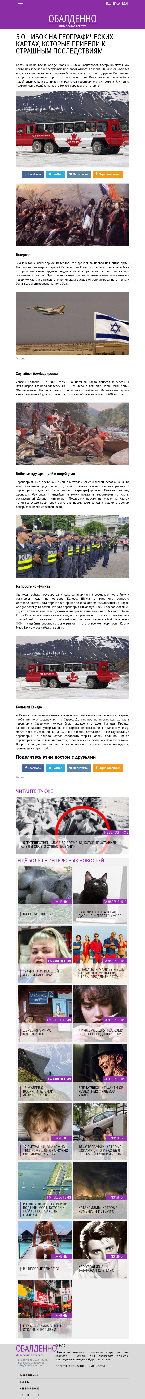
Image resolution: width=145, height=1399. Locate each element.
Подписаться (116, 3)
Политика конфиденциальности (80, 1366)
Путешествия (29, 1395)
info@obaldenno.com (31, 1365)
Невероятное (29, 1388)
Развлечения (28, 1375)
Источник (21, 777)
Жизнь (24, 1381)
